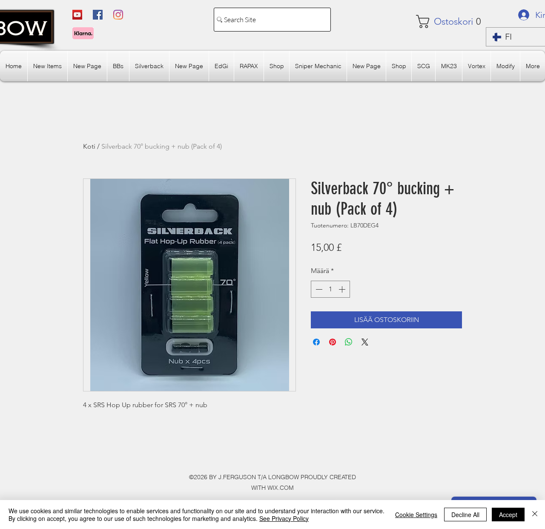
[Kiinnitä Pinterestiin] (332, 342)
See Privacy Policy (284, 518)
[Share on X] (365, 342)
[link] (441, 21)
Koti (89, 146)
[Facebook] (98, 15)
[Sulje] (535, 514)
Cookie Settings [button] (416, 514)
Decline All (465, 514)
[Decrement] (318, 289)
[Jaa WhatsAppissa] (349, 342)
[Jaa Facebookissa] (316, 342)
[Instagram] (118, 15)
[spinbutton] (330, 289)
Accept (508, 514)
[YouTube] (77, 15)
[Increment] (343, 289)
